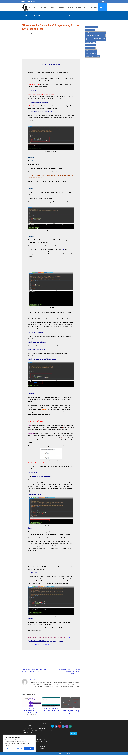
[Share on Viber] (66, 726)
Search (52, 730)
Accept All (29, 749)
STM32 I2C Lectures (90, 45)
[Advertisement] (51, 48)
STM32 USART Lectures (91, 53)
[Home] (69, 15)
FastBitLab (26, 34)
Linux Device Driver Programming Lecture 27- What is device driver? (31, 710)
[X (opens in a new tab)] (100, 1)
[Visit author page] (25, 681)
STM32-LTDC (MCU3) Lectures (92, 56)
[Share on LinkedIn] (63, 726)
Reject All (19, 749)
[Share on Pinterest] (59, 726)
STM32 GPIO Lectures (90, 42)
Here (68, 637)
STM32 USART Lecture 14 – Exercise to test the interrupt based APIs (51, 710)
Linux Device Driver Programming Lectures (95, 32)
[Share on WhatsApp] (70, 726)
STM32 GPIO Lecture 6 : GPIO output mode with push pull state (71, 711)
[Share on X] (52, 726)
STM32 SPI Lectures (90, 47)
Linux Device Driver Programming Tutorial (95, 35)
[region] (19, 743)
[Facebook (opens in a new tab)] (103, 1)
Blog (47, 34)
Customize (9, 749)
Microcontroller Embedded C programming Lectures (36, 660)
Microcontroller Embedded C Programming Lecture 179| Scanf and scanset (90, 15)
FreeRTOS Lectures (90, 30)
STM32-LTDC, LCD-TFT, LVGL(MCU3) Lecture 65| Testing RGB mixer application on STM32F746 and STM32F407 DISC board (35, 730)
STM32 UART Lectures (91, 50)
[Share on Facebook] (56, 726)
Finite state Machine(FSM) (91, 27)
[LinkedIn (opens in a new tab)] (105, 1)
